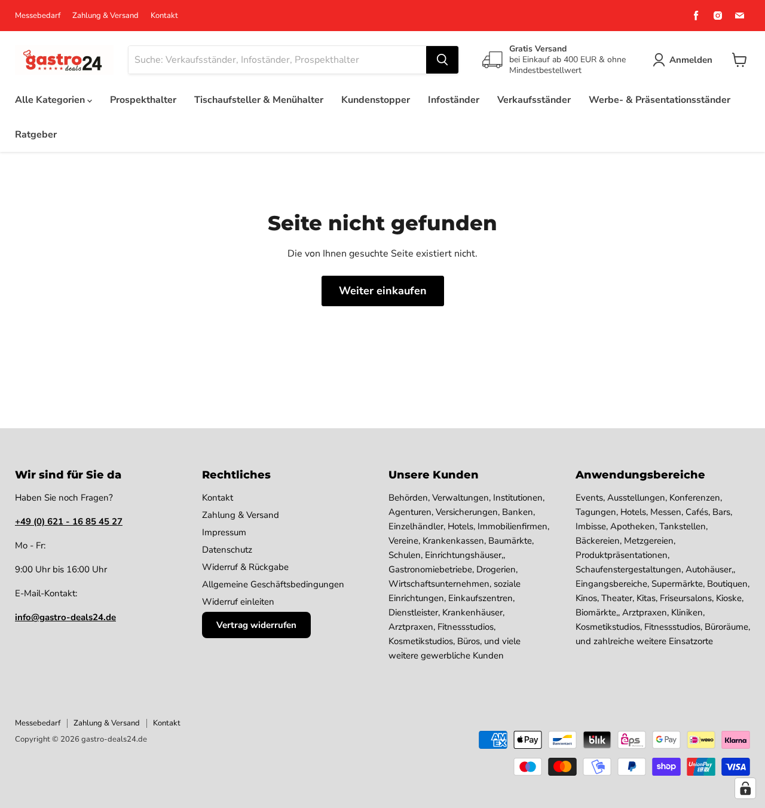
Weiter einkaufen (383, 290)
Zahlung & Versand (105, 15)
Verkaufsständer (534, 99)
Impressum (224, 532)
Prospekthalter (143, 99)
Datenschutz (227, 550)
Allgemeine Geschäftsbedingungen (273, 584)
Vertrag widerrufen (256, 625)
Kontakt (164, 15)
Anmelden (690, 60)
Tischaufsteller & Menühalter (258, 99)
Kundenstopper (375, 99)
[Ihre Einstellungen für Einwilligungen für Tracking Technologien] (745, 788)
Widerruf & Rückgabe (245, 567)
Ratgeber (36, 134)
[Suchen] (442, 60)
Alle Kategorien (51, 99)
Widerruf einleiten (238, 602)
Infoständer (453, 99)
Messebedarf (37, 15)
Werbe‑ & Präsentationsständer (659, 99)
